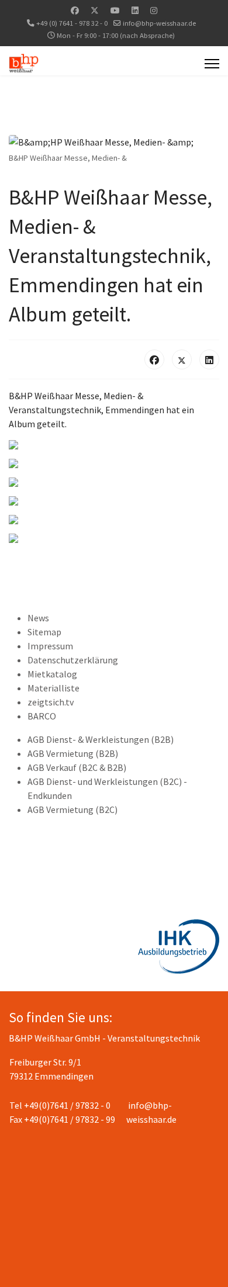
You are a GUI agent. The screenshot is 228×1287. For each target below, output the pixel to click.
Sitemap (44, 632)
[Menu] (212, 63)
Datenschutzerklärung (72, 660)
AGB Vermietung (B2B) (72, 753)
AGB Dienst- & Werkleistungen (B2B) (100, 739)
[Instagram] (153, 10)
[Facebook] (75, 10)
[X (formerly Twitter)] (182, 359)
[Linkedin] (135, 10)
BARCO (41, 716)
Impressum (50, 646)
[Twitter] (95, 10)
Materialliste (53, 688)
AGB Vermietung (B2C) (72, 809)
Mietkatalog (52, 674)
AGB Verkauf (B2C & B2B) (76, 767)
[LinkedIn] (209, 359)
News (38, 618)
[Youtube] (115, 10)
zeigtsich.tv (50, 702)
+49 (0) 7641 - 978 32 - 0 (72, 23)
